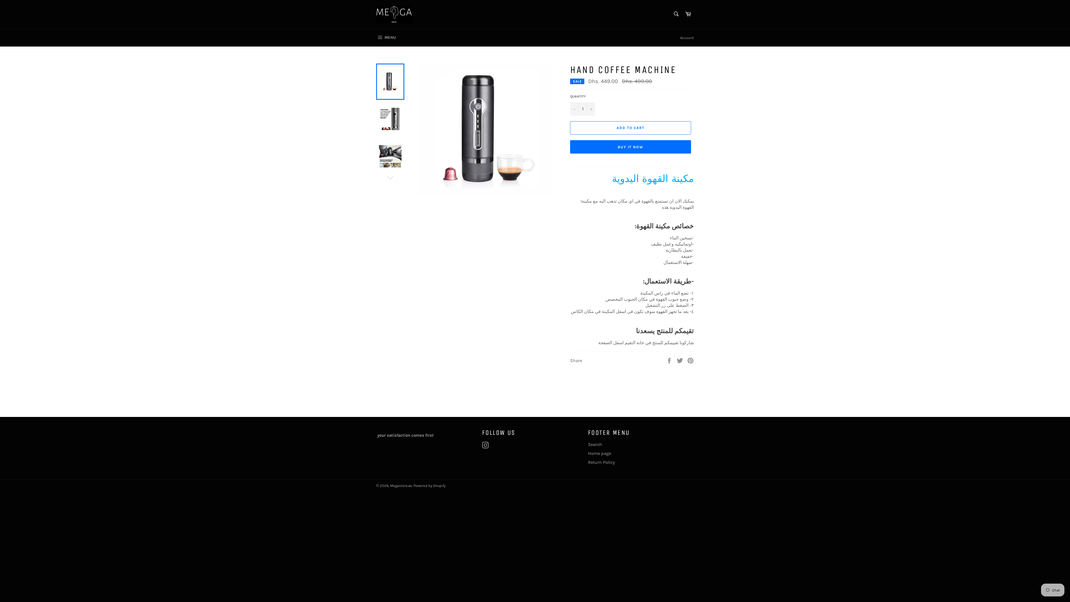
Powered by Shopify (430, 486)
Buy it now (631, 147)
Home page (599, 453)
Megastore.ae (401, 486)
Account (687, 38)
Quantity (578, 96)
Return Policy (601, 462)
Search (595, 444)
